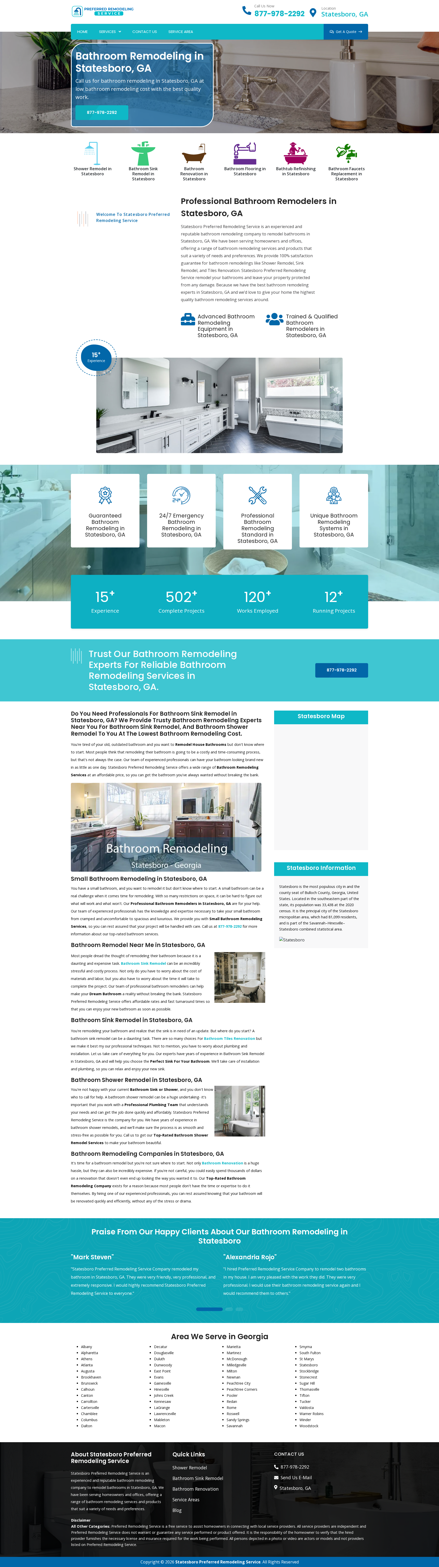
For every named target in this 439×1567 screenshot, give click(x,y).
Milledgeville (236, 1365)
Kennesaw (162, 1401)
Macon (159, 1425)
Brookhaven (91, 1377)
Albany (86, 1346)
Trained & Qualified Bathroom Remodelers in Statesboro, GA (312, 326)
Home (82, 31)
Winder (305, 1419)
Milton (232, 1371)
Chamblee (89, 1413)
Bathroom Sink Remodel (198, 1478)
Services (107, 31)
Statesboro (309, 1365)
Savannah (235, 1425)
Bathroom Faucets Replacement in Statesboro (346, 174)
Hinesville (161, 1389)
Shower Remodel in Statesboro (93, 171)
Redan (232, 1401)
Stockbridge (309, 1371)
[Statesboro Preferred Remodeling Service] (102, 11)
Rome (232, 1407)
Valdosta (307, 1407)
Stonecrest (308, 1377)
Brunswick (89, 1383)
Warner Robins (312, 1413)
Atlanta (87, 1365)
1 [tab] (209, 1309)
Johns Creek (164, 1395)
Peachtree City (238, 1383)
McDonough (237, 1358)
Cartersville (90, 1407)
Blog (177, 1510)
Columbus (89, 1419)
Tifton (304, 1395)
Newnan (233, 1377)
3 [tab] (239, 1309)
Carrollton (89, 1401)
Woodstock (309, 1425)
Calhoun (88, 1389)
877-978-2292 (279, 14)
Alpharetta (89, 1352)
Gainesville (162, 1383)
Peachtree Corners (242, 1389)
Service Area (180, 31)
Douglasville (164, 1352)
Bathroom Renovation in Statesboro (194, 174)
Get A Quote (346, 31)
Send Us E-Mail (296, 1477)
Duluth (159, 1358)
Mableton (162, 1419)
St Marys (307, 1358)
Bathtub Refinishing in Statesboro (296, 171)
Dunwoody (163, 1365)
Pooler (232, 1395)
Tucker (305, 1401)
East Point (162, 1371)
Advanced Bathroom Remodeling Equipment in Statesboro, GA (226, 326)
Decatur (160, 1346)
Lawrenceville (165, 1413)
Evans (159, 1377)
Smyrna (306, 1346)
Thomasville (309, 1389)
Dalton (86, 1425)
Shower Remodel (190, 1468)
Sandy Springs (238, 1419)
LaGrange (162, 1407)
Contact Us (144, 31)
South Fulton (310, 1352)
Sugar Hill (307, 1383)
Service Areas (186, 1499)
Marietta (234, 1346)
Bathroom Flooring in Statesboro (245, 171)
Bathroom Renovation (196, 1489)
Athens (86, 1358)
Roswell (233, 1413)
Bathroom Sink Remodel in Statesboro (143, 174)
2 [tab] (229, 1309)
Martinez (234, 1352)
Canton (87, 1395)
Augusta (88, 1371)
